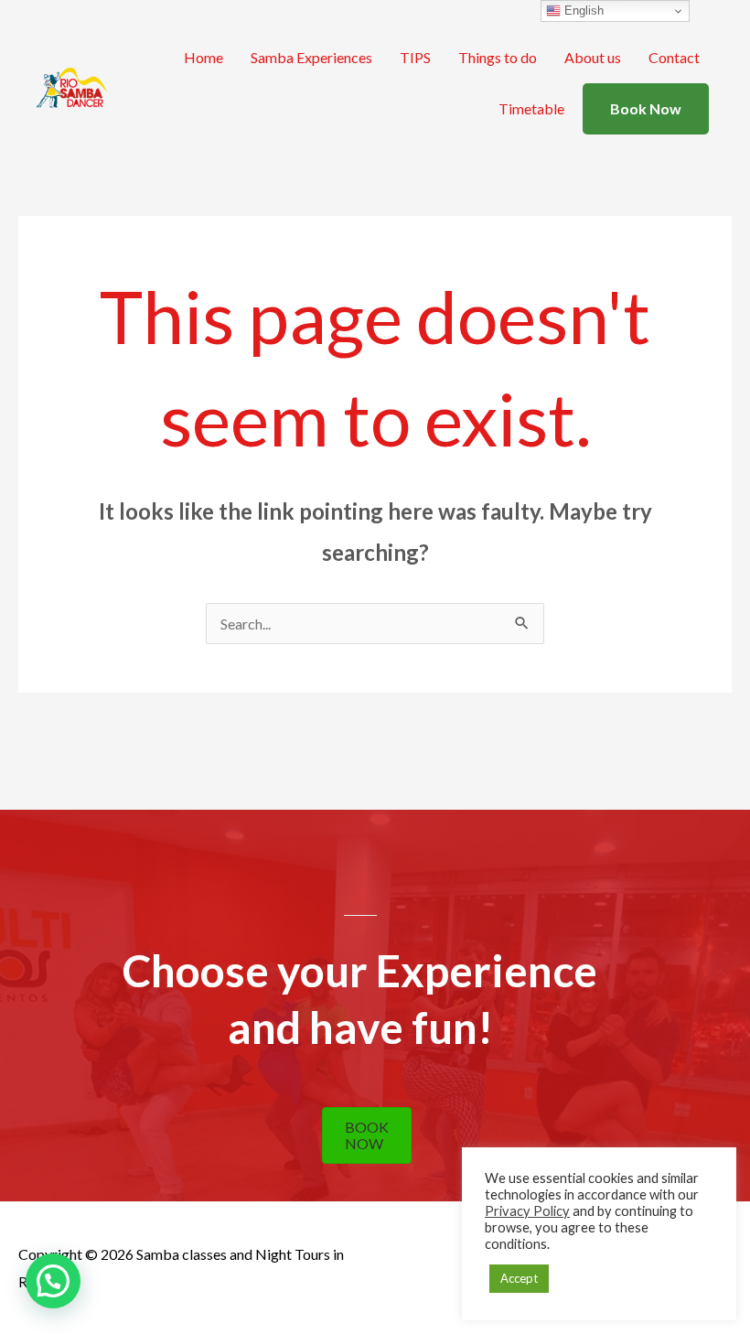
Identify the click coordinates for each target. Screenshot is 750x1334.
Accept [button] (519, 1278)
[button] (53, 1280)
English (582, 10)
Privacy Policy (527, 1211)
